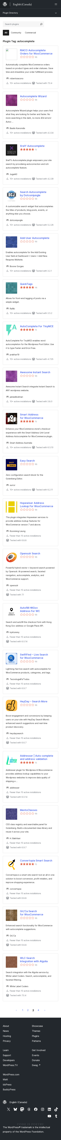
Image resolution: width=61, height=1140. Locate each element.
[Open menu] (56, 4)
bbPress (7, 1084)
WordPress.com (11, 1074)
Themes (36, 1031)
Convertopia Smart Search (36, 860)
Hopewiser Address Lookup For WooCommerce (36, 504)
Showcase (37, 1026)
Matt (5, 1079)
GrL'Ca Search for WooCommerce (31, 913)
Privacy (7, 1041)
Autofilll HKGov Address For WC (30, 609)
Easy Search (27, 460)
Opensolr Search (30, 553)
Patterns (36, 1041)
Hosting (7, 1036)
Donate (36, 1060)
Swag (36, 1065)
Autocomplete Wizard (33, 96)
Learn (6, 1050)
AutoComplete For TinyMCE (36, 326)
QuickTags (26, 283)
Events (35, 1055)
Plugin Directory (10, 13)
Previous (16, 1010)
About (6, 1026)
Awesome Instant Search (35, 372)
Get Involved (39, 1050)
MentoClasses (28, 810)
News (6, 1031)
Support (7, 1055)
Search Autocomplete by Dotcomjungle (33, 194)
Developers (9, 1060)
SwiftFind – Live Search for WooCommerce (34, 656)
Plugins (35, 1036)
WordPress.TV (10, 1065)
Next (44, 1010)
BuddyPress (9, 1089)
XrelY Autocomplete (32, 145)
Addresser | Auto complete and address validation (36, 757)
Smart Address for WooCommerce (31, 416)
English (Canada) (18, 1102)
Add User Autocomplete (34, 238)
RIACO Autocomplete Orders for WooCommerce (36, 52)
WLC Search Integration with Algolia (34, 960)
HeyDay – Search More (33, 701)
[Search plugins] (41, 24)
